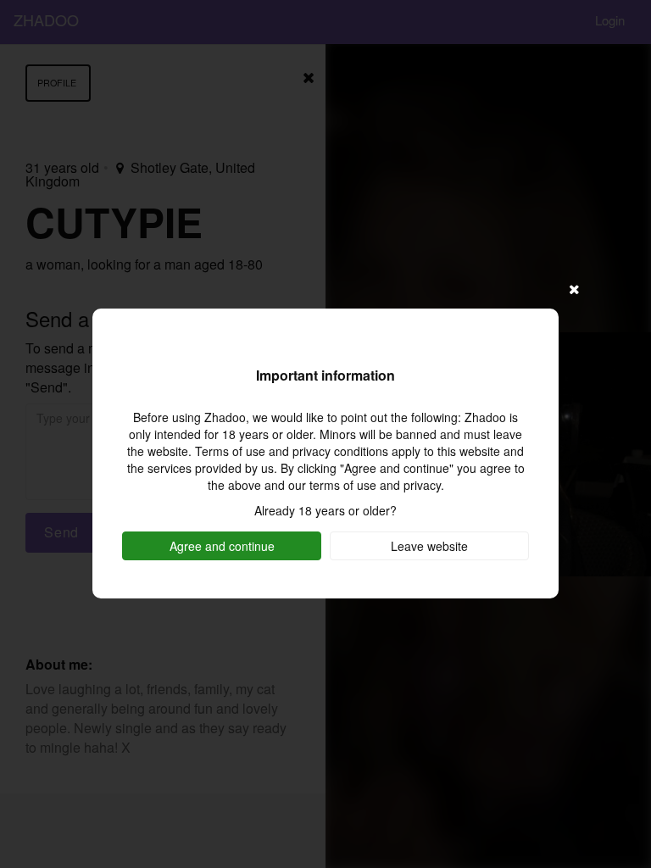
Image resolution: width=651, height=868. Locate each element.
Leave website (429, 545)
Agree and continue (222, 545)
